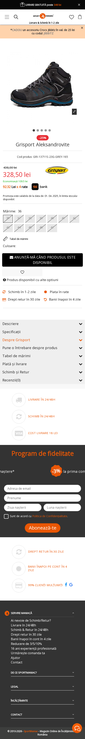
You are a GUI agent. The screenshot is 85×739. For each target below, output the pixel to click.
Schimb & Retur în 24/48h (29, 630)
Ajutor (15, 658)
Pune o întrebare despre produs (29, 347)
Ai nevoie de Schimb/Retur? (31, 620)
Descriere (10, 323)
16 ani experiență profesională (33, 648)
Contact (16, 662)
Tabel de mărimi (16, 355)
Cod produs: (24, 157)
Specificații (11, 331)
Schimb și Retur (15, 372)
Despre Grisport (16, 339)
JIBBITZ (49, 33)
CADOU (17, 30)
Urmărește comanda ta (28, 653)
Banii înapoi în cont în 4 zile (31, 639)
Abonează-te (42, 527)
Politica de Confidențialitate (49, 516)
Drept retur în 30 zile (26, 634)
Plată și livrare (14, 364)
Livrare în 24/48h (23, 625)
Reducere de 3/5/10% (26, 644)
